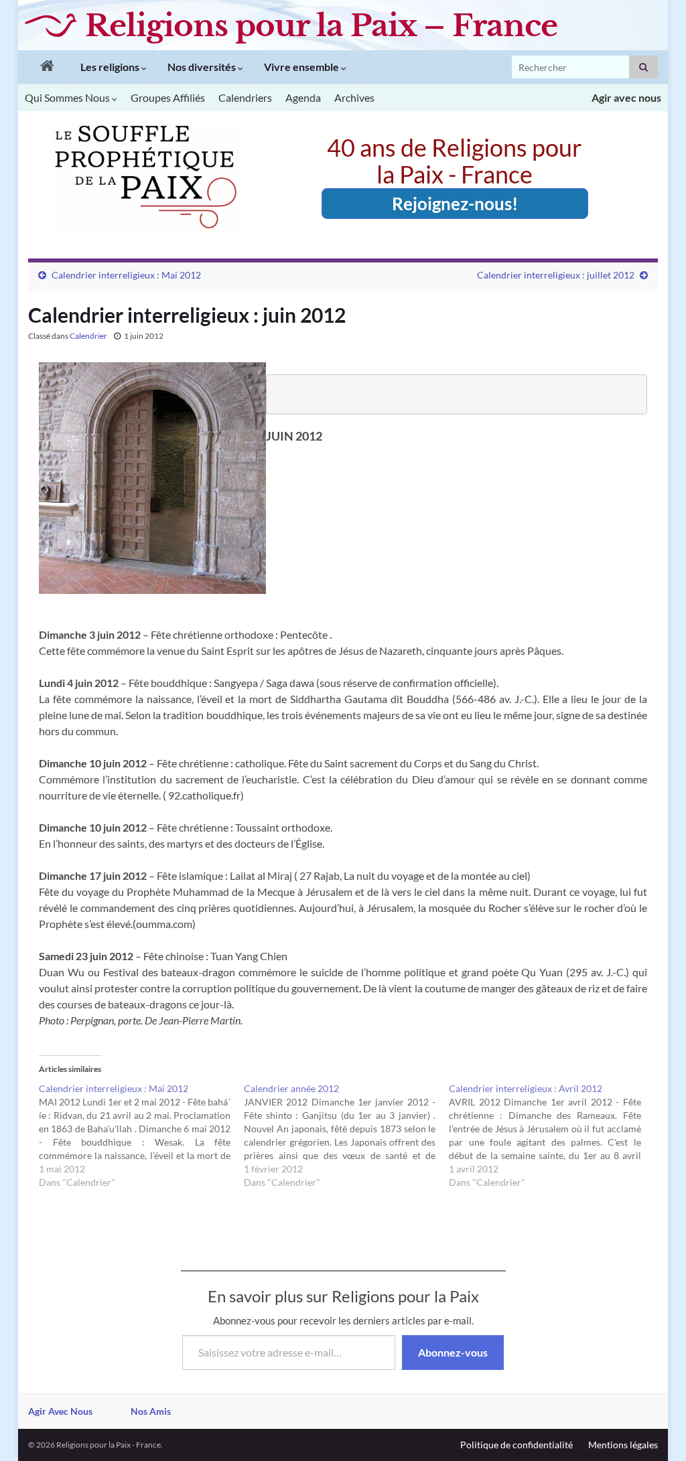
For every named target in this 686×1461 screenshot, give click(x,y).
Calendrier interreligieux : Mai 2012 (126, 275)
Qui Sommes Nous (68, 97)
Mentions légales (623, 1444)
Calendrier (88, 336)
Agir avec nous (626, 97)
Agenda (303, 97)
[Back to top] (656, 1431)
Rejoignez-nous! (455, 203)
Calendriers (245, 97)
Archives (354, 97)
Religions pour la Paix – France (321, 25)
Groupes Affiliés (168, 97)
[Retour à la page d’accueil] (44, 67)
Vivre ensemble (302, 66)
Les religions (110, 66)
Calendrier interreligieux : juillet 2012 (555, 275)
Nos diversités (202, 66)
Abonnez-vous (453, 1352)
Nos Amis (151, 1411)
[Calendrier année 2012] (346, 1135)
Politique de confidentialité (516, 1444)
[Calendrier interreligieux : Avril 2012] (551, 1135)
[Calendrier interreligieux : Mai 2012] (141, 1135)
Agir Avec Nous (60, 1411)
